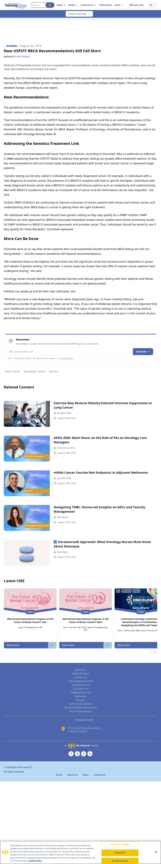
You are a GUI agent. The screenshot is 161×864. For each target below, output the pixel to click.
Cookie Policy (35, 860)
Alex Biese (62, 517)
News (60, 4)
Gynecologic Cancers (34, 371)
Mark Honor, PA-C (66, 447)
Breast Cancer (12, 371)
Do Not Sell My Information (80, 707)
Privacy (80, 700)
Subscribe (141, 351)
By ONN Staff (64, 413)
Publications (105, 4)
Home (59, 774)
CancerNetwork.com (80, 681)
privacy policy (67, 358)
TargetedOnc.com (80, 692)
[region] (80, 852)
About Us (80, 670)
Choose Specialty (77, 13)
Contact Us (80, 677)
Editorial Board (80, 673)
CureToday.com (80, 685)
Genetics (53, 371)
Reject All (120, 852)
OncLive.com (80, 688)
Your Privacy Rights (80, 711)
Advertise (80, 696)
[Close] (156, 852)
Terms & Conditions (80, 703)
